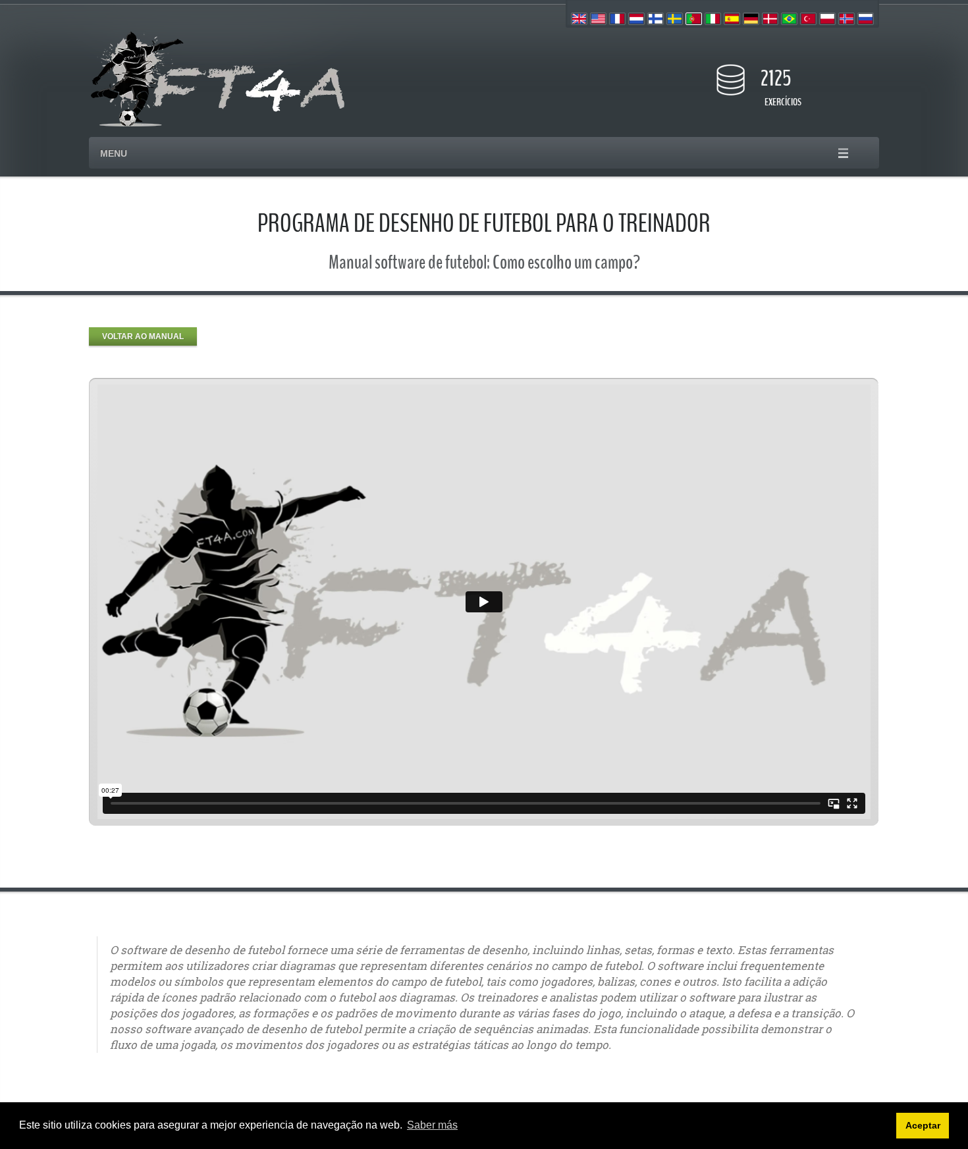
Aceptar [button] (922, 1125)
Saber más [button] (432, 1125)
